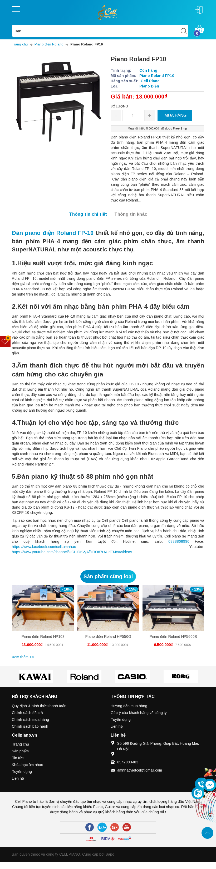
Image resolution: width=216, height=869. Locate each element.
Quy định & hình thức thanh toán (39, 706)
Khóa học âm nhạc (27, 765)
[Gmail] (114, 827)
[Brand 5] (180, 676)
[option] (43, 619)
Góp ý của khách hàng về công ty (139, 713)
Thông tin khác (130, 214)
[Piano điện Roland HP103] (43, 608)
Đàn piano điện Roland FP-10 (53, 233)
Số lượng (119, 106)
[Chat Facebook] (209, 785)
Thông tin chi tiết (88, 214)
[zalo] (102, 827)
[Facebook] (89, 827)
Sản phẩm (20, 751)
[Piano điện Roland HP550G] (108, 608)
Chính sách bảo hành (30, 726)
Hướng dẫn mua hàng (129, 706)
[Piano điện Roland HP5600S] (173, 608)
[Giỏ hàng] (199, 29)
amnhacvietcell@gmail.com (139, 770)
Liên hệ (117, 726)
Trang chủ (20, 744)
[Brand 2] (36, 676)
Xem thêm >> (23, 657)
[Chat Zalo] (198, 793)
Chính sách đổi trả (27, 713)
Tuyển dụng (121, 719)
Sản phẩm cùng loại (108, 576)
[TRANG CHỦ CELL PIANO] (108, 12)
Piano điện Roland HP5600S (173, 636)
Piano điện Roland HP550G (108, 636)
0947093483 (127, 762)
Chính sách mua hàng (30, 719)
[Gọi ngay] (201, 784)
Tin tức (17, 758)
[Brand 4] (132, 676)
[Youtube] (126, 827)
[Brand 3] (84, 676)
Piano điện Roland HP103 (43, 636)
